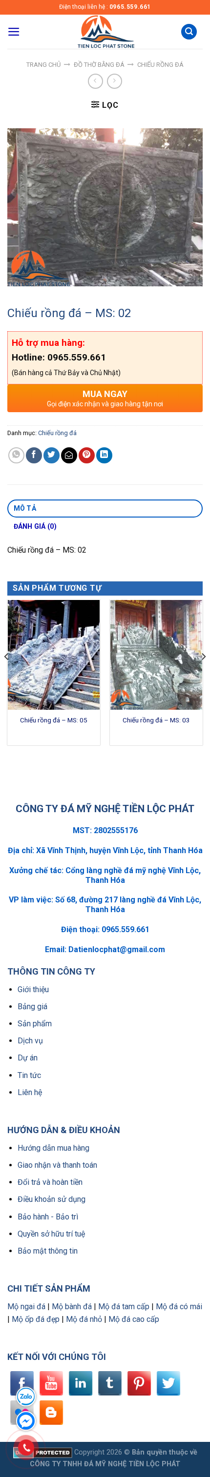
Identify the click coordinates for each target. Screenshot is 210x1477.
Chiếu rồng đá (160, 64)
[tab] (105, 508)
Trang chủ (43, 64)
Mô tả (25, 508)
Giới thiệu (33, 989)
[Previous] (7, 676)
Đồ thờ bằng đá (99, 64)
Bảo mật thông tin (48, 1251)
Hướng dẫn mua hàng (53, 1148)
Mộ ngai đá (26, 1306)
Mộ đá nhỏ (84, 1319)
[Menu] (14, 31)
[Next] (203, 676)
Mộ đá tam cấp (123, 1306)
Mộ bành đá (72, 1306)
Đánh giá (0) (35, 526)
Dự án (28, 1057)
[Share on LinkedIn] (104, 455)
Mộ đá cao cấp (133, 1319)
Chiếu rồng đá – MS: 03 (156, 720)
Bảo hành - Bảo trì (48, 1216)
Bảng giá (32, 1006)
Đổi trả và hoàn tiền (50, 1182)
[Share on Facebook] (34, 455)
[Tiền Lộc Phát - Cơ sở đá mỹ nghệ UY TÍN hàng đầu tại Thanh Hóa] (105, 32)
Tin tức (29, 1075)
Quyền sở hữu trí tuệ (51, 1233)
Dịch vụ (30, 1040)
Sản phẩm (35, 1023)
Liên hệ (30, 1092)
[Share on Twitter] (51, 455)
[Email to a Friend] (69, 455)
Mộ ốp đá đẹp (36, 1319)
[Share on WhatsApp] (16, 455)
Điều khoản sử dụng (51, 1199)
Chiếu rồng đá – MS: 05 (53, 720)
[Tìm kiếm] (189, 32)
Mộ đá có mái (179, 1306)
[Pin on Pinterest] (87, 455)
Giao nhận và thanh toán (57, 1165)
